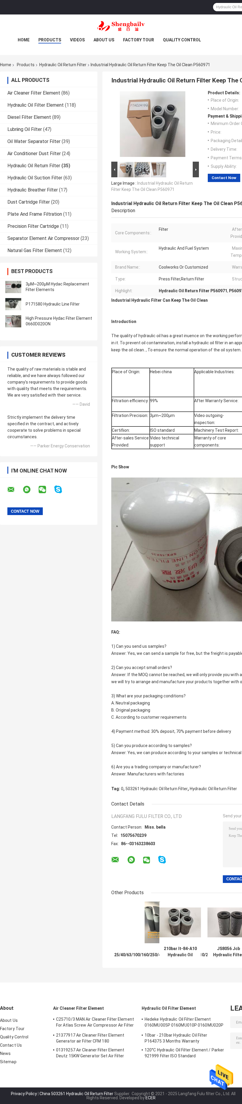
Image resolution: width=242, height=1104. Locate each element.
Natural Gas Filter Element (34, 250)
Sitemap (8, 1061)
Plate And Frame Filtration (34, 214)
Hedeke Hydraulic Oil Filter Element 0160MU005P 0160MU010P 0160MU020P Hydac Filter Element (184, 1023)
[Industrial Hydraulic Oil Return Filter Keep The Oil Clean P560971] (152, 125)
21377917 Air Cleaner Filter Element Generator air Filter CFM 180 (90, 1038)
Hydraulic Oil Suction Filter (34, 178)
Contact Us (11, 1045)
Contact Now (224, 178)
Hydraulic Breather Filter (32, 190)
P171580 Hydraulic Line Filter (53, 304)
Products (49, 40)
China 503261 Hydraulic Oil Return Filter (76, 1093)
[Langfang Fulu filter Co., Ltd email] (14, 489)
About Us (104, 40)
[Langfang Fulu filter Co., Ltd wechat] (46, 489)
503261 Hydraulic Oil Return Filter (156, 788)
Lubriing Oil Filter (24, 129)
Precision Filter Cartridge (33, 226)
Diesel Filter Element (29, 117)
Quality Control (182, 40)
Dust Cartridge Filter (28, 202)
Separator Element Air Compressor (43, 238)
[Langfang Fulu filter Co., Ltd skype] (61, 489)
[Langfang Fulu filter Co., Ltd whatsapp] (30, 489)
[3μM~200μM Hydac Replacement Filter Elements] (13, 287)
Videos (77, 40)
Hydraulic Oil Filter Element (35, 105)
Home (24, 40)
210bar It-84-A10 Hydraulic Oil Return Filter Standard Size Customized (180, 951)
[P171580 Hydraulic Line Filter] (13, 304)
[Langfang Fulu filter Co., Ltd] (121, 26)
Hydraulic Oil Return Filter (62, 64)
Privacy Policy (24, 1093)
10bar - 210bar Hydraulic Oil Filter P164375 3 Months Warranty (176, 1038)
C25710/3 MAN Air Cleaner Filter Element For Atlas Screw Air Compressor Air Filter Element (95, 1023)
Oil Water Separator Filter (33, 141)
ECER (150, 1097)
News (5, 1053)
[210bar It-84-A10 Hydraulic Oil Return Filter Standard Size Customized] (180, 922)
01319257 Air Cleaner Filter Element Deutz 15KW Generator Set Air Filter (90, 1053)
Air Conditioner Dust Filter (34, 153)
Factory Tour (138, 40)
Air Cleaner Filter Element (33, 93)
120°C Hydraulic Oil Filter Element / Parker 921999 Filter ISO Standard (184, 1053)
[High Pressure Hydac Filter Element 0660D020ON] (13, 321)
